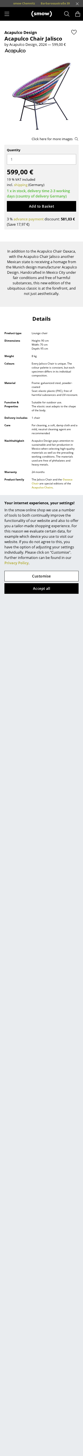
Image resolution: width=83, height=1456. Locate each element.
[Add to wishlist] (74, 32)
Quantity (13, 150)
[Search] (67, 14)
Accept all (41, 588)
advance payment (29, 219)
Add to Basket (41, 206)
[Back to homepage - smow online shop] (42, 14)
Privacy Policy (16, 562)
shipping (20, 184)
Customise (41, 576)
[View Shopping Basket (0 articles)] (77, 14)
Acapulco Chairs (42, 487)
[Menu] (7, 14)
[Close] (77, 3)
